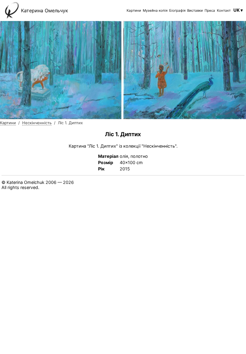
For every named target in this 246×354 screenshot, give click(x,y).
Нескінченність (37, 122)
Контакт (224, 10)
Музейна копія (155, 10)
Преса (210, 10)
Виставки (195, 10)
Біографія (177, 10)
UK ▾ (238, 10)
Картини (134, 10)
